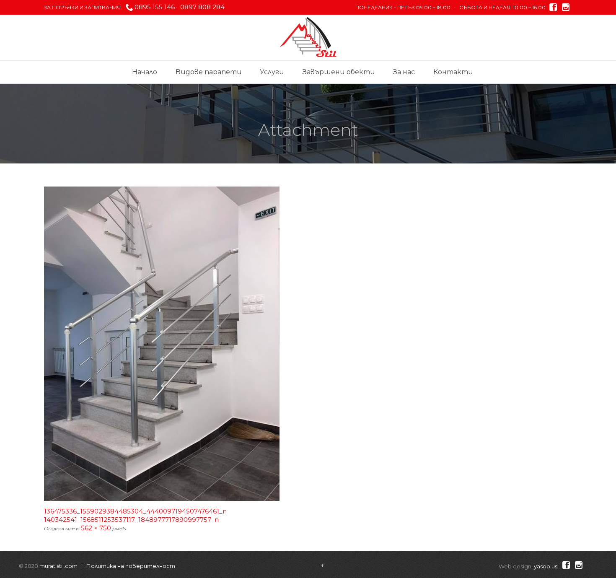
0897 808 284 (202, 7)
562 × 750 (96, 528)
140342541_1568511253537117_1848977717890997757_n (131, 520)
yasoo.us (545, 566)
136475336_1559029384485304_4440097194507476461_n (135, 511)
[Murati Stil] (308, 37)
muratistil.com (58, 565)
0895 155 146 (155, 7)
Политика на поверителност (130, 565)
